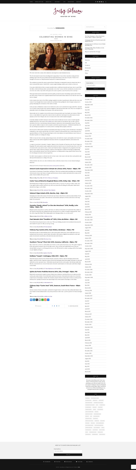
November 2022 (88, 164)
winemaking (95, 434)
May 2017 (87, 306)
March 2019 (87, 261)
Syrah (103, 427)
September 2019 (89, 248)
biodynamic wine (95, 398)
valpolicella (88, 429)
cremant (94, 407)
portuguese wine (89, 420)
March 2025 (88, 115)
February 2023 (88, 159)
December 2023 (88, 138)
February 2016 (88, 342)
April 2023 (87, 154)
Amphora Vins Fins (47, 253)
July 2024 (87, 123)
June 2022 (87, 172)
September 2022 (89, 170)
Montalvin (45, 202)
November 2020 (89, 219)
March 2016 (87, 340)
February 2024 (88, 133)
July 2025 (87, 107)
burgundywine (89, 402)
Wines (60, 34)
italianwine (100, 409)
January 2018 (88, 293)
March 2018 (87, 288)
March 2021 (87, 209)
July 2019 (87, 253)
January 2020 (88, 238)
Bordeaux (95, 400)
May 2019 (87, 256)
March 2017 (87, 311)
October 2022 (88, 167)
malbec (96, 411)
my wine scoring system (53, 165)
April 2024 (87, 130)
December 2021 (88, 185)
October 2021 (88, 191)
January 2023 (88, 162)
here (70, 126)
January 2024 (88, 136)
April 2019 (87, 259)
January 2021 (88, 214)
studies (49, 121)
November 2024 (88, 120)
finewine (100, 407)
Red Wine (102, 420)
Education (71, 1)
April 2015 (87, 369)
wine (87, 432)
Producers (87, 65)
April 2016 (87, 337)
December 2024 (88, 117)
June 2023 (87, 151)
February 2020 (88, 235)
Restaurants (88, 68)
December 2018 (88, 269)
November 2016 (88, 322)
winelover (100, 432)
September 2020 (89, 225)
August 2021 (88, 196)
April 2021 (87, 206)
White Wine (101, 429)
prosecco (97, 420)
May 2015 (87, 366)
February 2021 (88, 212)
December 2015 (88, 348)
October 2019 (88, 246)
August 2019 (88, 251)
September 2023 (89, 146)
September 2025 (89, 104)
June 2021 (87, 201)
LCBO (55, 268)
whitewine (95, 429)
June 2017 (87, 303)
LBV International (47, 226)
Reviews (57, 1)
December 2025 (88, 99)
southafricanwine (99, 425)
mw (91, 416)
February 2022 (88, 180)
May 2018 (87, 285)
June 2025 (87, 110)
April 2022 (87, 178)
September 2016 (89, 327)
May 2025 (87, 112)
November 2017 (88, 298)
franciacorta (88, 409)
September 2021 (89, 193)
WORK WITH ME (39, 1)
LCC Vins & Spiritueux (48, 268)
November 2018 (88, 272)
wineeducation (92, 432)
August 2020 (88, 227)
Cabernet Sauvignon (98, 402)
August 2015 (88, 358)
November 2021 (88, 188)
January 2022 (88, 183)
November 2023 (88, 141)
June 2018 (87, 282)
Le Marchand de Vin (47, 282)
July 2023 (87, 149)
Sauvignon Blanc (89, 425)
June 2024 (87, 125)
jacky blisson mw (89, 411)
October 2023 (88, 144)
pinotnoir (95, 418)
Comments (38, 306)
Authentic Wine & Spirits (49, 190)
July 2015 (87, 361)
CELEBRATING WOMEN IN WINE (56, 37)
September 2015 (89, 356)
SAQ (38, 178)
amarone (87, 398)
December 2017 (88, 295)
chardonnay (88, 407)
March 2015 (87, 371)
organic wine (89, 418)
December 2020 (88, 217)
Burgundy (101, 400)
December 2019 (88, 240)
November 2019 (88, 243)
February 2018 (88, 290)
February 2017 (88, 314)
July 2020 (87, 230)
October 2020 (88, 222)
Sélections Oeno (47, 239)
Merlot (87, 416)
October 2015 (88, 353)
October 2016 (88, 324)
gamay (94, 409)
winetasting (102, 434)
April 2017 (87, 308)
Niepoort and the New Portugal (92, 51)
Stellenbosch (97, 427)
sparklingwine (89, 427)
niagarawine (96, 416)
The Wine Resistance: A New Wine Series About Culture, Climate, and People (94, 37)
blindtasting (88, 400)
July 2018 (87, 280)
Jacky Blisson (74, 305)
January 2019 (88, 267)
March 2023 (87, 157)
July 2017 (87, 301)
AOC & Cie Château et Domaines (50, 178)
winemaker (88, 434)
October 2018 (88, 274)
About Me (48, 1)
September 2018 (89, 277)
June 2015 (87, 363)
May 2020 (87, 233)
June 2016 (87, 332)
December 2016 (88, 319)
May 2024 (87, 128)
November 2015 (88, 350)
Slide (79, 467)
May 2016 (87, 335)
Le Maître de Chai (47, 216)
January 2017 (88, 316)
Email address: (89, 83)
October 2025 (88, 102)
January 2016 (88, 345)
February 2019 (88, 264)
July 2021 (87, 199)
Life (64, 1)
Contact (78, 1)
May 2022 (87, 175)
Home (31, 1)
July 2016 (87, 329)
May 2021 (87, 204)
